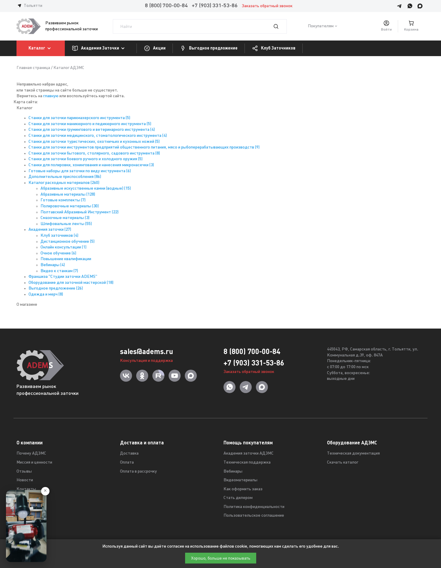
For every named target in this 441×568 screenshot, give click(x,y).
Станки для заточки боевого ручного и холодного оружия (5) (85, 159)
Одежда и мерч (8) (45, 294)
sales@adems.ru (146, 351)
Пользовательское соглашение (254, 515)
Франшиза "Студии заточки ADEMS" (62, 277)
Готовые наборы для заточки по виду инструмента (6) (79, 171)
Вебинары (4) (52, 265)
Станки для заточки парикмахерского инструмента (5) (79, 118)
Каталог (36, 48)
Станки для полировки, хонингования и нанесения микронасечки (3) (91, 165)
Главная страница (33, 68)
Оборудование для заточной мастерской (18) (70, 283)
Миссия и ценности (34, 462)
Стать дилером (238, 498)
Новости (24, 480)
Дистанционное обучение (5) (67, 241)
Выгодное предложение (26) (55, 288)
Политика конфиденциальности (254, 507)
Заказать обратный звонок (267, 6)
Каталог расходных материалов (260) (63, 183)
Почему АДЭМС (31, 453)
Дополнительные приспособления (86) (64, 177)
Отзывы (24, 471)
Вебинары (233, 471)
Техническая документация (353, 453)
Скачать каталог (342, 462)
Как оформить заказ (243, 489)
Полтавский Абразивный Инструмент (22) (79, 212)
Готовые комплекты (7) (63, 200)
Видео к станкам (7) (59, 271)
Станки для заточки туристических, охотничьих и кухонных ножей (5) (94, 142)
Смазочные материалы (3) (64, 218)
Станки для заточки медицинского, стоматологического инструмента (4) (97, 136)
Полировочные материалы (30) (69, 206)
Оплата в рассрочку (138, 471)
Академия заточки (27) (49, 229)
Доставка (129, 453)
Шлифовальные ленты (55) (66, 224)
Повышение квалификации (65, 259)
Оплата (127, 462)
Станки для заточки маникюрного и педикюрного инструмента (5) (89, 124)
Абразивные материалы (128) (67, 194)
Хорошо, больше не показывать (220, 558)
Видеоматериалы (240, 480)
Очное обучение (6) (58, 253)
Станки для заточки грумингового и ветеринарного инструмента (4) (91, 130)
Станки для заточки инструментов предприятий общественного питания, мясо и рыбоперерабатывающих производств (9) (144, 147)
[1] (279, 26)
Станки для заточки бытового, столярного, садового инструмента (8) (94, 153)
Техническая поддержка (247, 462)
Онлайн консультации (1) (63, 247)
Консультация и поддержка (146, 361)
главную (50, 96)
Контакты (26, 489)
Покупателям (321, 26)
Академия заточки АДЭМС (249, 453)
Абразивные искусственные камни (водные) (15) (85, 188)
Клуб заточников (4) (59, 235)
